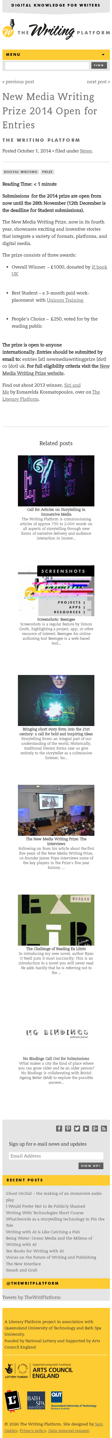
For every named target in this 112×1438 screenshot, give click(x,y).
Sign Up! (90, 1166)
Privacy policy (33, 1430)
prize (47, 172)
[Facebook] (59, 1129)
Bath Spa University (36, 1400)
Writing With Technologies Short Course (45, 1212)
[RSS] (104, 1129)
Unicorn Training (65, 300)
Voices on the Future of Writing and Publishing (51, 1257)
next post (97, 81)
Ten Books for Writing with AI (35, 1251)
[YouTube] (86, 1129)
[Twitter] (77, 1129)
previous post (20, 81)
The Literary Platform (12, 1401)
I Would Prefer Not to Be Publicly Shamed (45, 1206)
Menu (13, 55)
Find (99, 65)
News (86, 151)
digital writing (21, 172)
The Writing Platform (56, 30)
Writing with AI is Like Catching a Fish (43, 1231)
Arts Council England (38, 1371)
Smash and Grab (21, 1270)
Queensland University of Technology (73, 1400)
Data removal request (68, 1430)
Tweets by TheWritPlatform (31, 1297)
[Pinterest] (68, 1129)
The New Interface (23, 1263)
